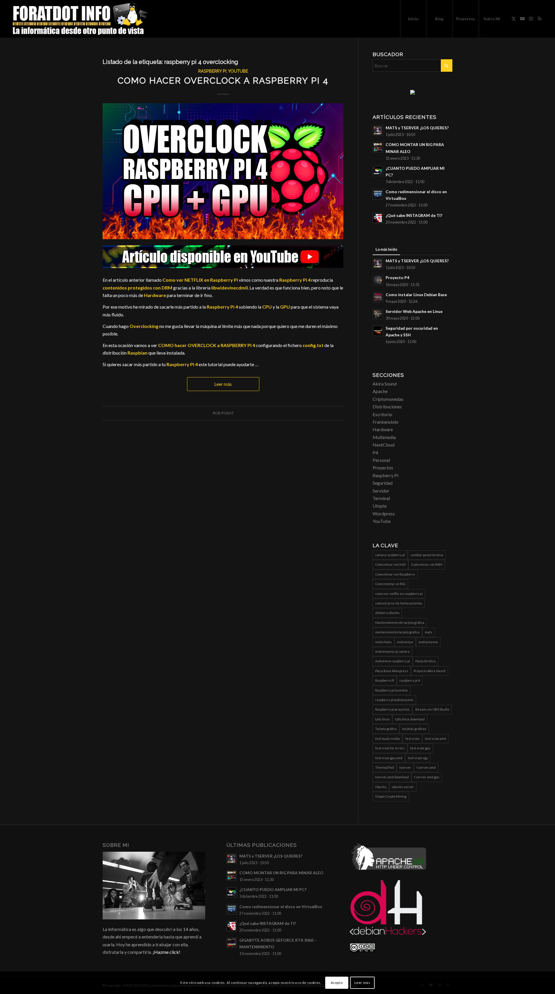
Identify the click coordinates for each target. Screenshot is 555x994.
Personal (381, 460)
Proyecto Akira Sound (429, 671)
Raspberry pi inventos (391, 690)
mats (428, 632)
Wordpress (384, 513)
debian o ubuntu (387, 613)
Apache (380, 391)
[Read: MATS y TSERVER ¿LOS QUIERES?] (378, 130)
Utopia (379, 505)
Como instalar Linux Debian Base (416, 294)
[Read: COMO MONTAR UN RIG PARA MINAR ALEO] (378, 147)
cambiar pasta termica (426, 555)
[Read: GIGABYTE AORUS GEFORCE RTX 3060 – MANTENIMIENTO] (231, 943)
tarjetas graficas (414, 729)
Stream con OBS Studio (432, 709)
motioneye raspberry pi (392, 661)
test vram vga (418, 758)
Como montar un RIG (390, 584)
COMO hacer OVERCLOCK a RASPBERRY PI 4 (223, 80)
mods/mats (383, 642)
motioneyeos (428, 642)
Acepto (337, 982)
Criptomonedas (388, 399)
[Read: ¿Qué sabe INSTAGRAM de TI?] (378, 218)
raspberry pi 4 (409, 680)
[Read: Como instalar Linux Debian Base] (378, 297)
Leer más (223, 384)
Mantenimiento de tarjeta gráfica (399, 622)
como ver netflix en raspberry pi (399, 593)
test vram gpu (420, 748)
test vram (412, 738)
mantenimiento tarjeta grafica (397, 632)
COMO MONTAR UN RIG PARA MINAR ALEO (281, 873)
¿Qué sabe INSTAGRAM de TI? (414, 215)
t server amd (426, 767)
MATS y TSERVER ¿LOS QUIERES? (417, 128)
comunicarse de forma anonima (398, 603)
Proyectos (383, 467)
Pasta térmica (425, 661)
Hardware (383, 429)
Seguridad (383, 483)
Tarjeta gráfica (386, 729)
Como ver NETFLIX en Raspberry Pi (200, 280)
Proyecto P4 (397, 277)
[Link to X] (513, 18)
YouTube (238, 71)
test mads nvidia (387, 738)
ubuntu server (403, 787)
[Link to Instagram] (531, 18)
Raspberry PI (212, 71)
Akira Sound (385, 383)
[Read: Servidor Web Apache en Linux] (378, 314)
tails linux (382, 719)
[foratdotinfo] (80, 19)
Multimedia (384, 437)
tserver (405, 767)
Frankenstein (385, 422)
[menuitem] (413, 19)
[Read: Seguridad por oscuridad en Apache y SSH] (378, 331)
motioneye (405, 642)
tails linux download (410, 719)
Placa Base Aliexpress (391, 671)
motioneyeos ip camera (392, 651)
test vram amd (435, 738)
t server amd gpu (426, 777)
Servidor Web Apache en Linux (414, 311)
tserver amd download (392, 777)
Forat (227, 413)
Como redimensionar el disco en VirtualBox (280, 906)
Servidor (381, 490)
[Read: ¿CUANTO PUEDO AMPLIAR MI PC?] (378, 171)
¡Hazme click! (166, 952)
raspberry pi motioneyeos (394, 700)
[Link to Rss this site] (539, 18)
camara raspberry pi (390, 555)
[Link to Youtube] (522, 18)
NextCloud (384, 444)
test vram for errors (390, 748)
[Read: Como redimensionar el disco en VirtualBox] (378, 194)
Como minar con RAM (426, 564)
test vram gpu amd (388, 758)
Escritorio (382, 414)
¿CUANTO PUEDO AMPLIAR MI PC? (272, 889)
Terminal (381, 498)
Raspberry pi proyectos (392, 709)
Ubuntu (380, 787)
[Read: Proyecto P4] (378, 280)
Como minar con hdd (390, 564)
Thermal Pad (384, 767)
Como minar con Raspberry (395, 574)
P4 (375, 452)
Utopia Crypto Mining (390, 796)
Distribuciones (387, 406)
